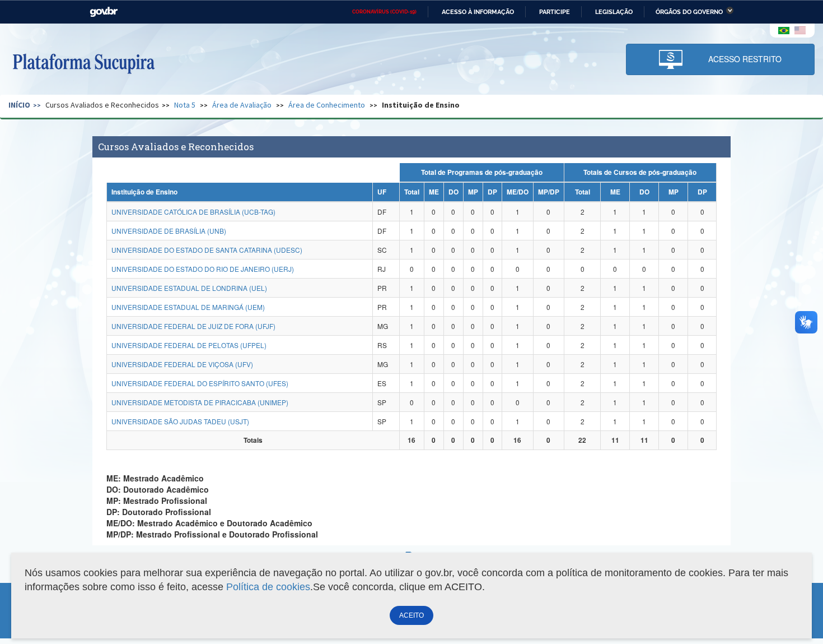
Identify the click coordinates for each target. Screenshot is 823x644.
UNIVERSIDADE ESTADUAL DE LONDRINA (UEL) (189, 288)
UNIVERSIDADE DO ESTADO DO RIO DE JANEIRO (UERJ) (202, 269)
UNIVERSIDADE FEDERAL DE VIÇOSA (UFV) (182, 364)
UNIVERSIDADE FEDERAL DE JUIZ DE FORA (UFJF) (193, 326)
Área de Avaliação (242, 105)
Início (19, 105)
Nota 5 (184, 105)
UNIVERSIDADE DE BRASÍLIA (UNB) (168, 230)
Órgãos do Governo (689, 12)
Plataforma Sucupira (83, 62)
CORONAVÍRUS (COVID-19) (384, 12)
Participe (554, 12)
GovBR (104, 12)
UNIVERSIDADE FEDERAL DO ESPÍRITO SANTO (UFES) (199, 383)
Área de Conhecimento (326, 105)
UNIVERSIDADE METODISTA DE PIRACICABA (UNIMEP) (199, 402)
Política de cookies (268, 586)
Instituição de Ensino (421, 105)
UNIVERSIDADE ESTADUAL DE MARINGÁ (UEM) (188, 307)
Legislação (614, 12)
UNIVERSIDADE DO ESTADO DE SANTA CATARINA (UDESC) (206, 249)
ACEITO (411, 615)
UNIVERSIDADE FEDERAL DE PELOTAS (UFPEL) (188, 345)
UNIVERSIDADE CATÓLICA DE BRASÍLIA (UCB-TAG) (193, 211)
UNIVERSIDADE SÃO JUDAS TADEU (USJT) (180, 421)
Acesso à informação (478, 12)
